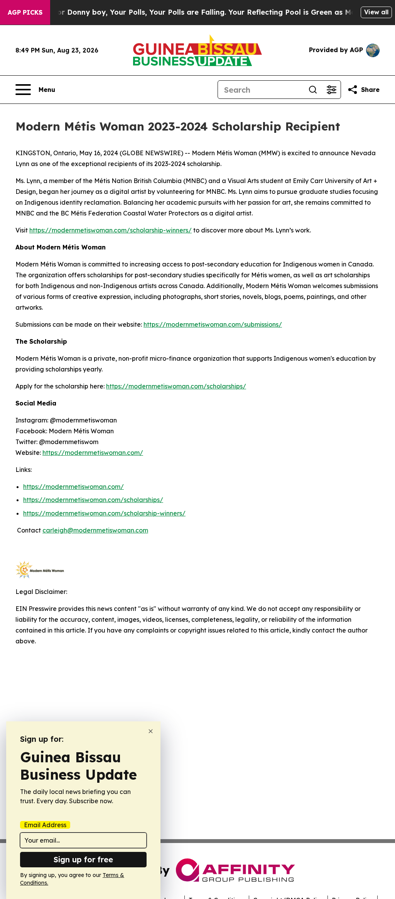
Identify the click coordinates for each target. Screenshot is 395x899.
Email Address (45, 825)
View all (376, 12)
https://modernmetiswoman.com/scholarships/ (176, 386)
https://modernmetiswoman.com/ (92, 452)
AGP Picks (25, 12)
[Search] (313, 89)
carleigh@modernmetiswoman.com (95, 530)
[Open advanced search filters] (331, 89)
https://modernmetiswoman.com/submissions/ (212, 324)
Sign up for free (83, 859)
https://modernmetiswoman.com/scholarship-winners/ (110, 230)
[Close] (150, 731)
